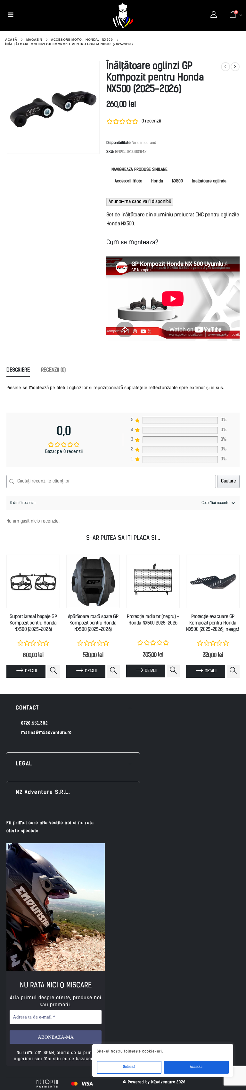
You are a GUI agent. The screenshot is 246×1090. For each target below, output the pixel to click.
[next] (235, 66)
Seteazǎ (129, 1067)
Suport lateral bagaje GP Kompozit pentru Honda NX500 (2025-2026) (33, 624)
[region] (162, 1060)
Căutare (228, 481)
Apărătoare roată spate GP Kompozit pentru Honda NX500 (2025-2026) (93, 624)
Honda (157, 181)
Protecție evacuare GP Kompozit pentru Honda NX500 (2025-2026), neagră (213, 624)
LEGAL (24, 764)
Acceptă (196, 1067)
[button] (73, 708)
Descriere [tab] (18, 370)
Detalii (30, 671)
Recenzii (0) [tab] (53, 370)
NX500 (177, 181)
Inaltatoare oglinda (209, 181)
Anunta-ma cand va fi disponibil (140, 201)
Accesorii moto (128, 181)
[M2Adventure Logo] (123, 15)
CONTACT (27, 708)
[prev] (225, 66)
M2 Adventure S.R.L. (43, 792)
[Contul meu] (213, 15)
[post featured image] (33, 581)
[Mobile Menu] (11, 15)
